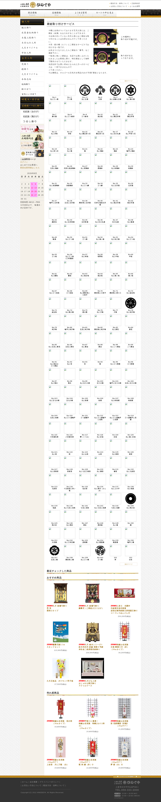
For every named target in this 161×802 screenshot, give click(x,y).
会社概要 (34, 782)
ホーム (25, 782)
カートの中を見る (105, 13)
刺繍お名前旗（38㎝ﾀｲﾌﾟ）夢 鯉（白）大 (119, 762)
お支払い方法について (119, 6)
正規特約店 (136, 3)
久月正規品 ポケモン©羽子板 (60, 681)
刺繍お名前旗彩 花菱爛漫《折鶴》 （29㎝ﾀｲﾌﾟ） (120, 723)
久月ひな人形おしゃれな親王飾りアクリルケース (87, 683)
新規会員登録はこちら (30, 168)
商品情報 (32, 13)
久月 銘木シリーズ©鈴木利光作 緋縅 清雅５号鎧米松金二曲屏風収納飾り (91, 647)
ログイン (24, 162)
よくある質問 (135, 6)
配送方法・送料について (120, 3)
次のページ (129, 81)
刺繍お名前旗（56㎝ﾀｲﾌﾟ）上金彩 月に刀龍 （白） (58, 762)
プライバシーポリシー (49, 782)
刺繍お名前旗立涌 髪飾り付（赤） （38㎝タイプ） (124, 647)
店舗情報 (56, 13)
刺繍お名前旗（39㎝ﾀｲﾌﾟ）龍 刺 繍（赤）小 (87, 762)
